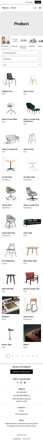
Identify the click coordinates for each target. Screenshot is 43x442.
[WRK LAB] (9, 7)
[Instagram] (21, 382)
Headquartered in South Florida (16, 423)
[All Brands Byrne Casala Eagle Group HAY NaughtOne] (21, 59)
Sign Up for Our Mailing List (21, 372)
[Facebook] (17, 382)
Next (37, 356)
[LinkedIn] (25, 382)
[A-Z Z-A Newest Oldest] (21, 65)
